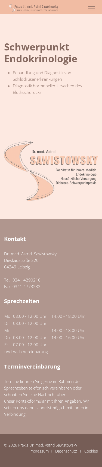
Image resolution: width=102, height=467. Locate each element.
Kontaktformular (31, 401)
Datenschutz (66, 451)
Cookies (91, 451)
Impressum (39, 451)
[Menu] (91, 8)
